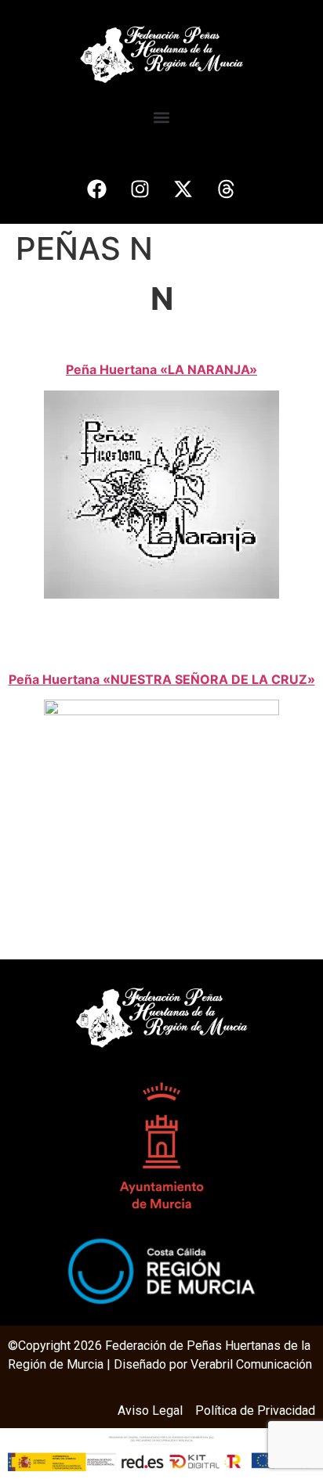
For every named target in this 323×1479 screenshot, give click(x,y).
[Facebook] (97, 188)
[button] (162, 117)
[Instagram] (140, 188)
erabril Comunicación (255, 1364)
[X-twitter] (183, 188)
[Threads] (226, 188)
